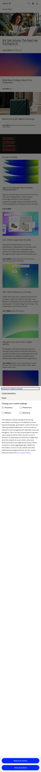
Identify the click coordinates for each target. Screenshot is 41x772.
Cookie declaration (9, 393)
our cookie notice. (24, 452)
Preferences (27, 407)
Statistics (7, 413)
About (4, 398)
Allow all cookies (20, 768)
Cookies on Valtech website (12, 389)
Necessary (8, 407)
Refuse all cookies (20, 761)
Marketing (26, 413)
